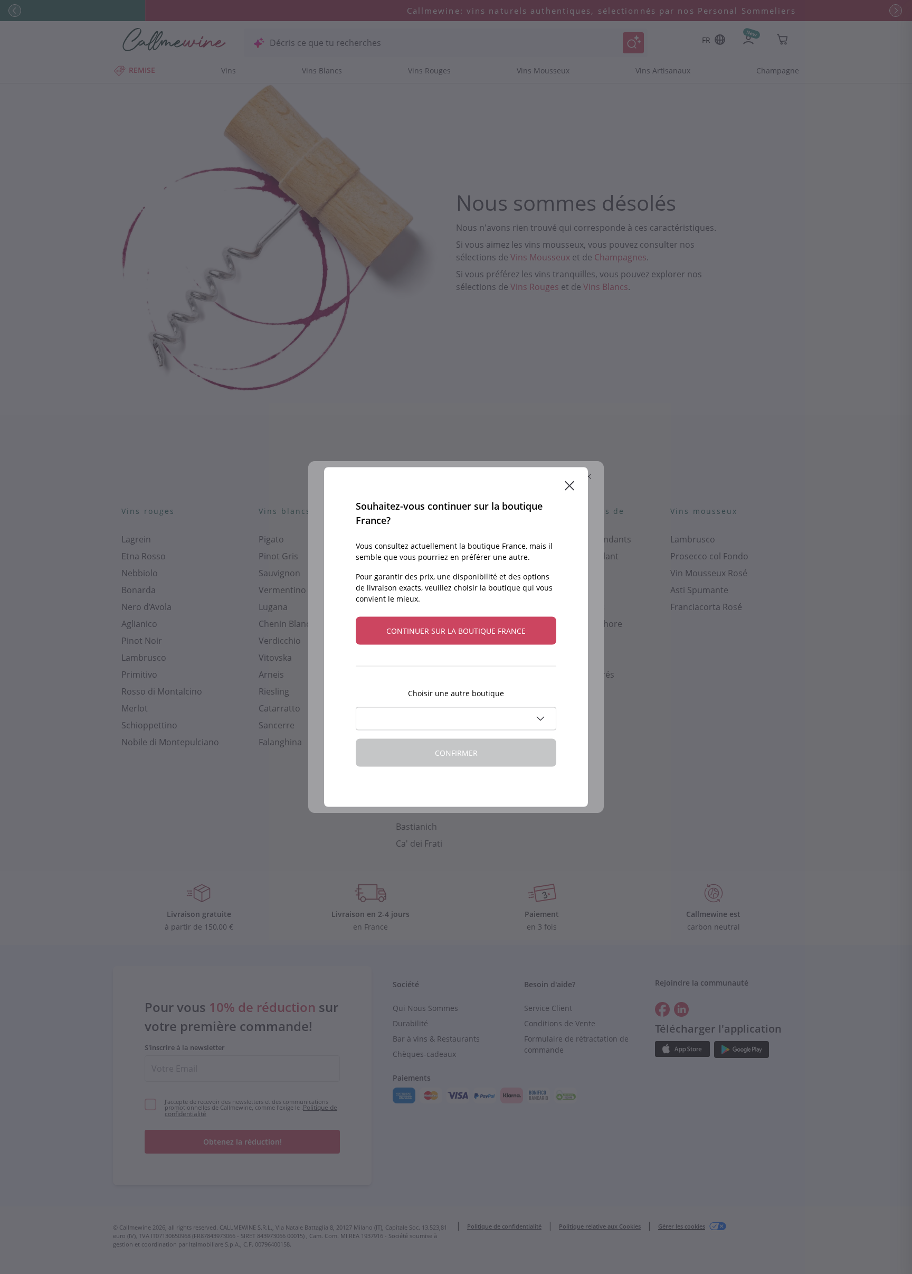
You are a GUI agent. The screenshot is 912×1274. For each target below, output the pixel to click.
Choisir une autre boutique (456, 693)
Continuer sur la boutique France (456, 631)
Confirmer (456, 753)
